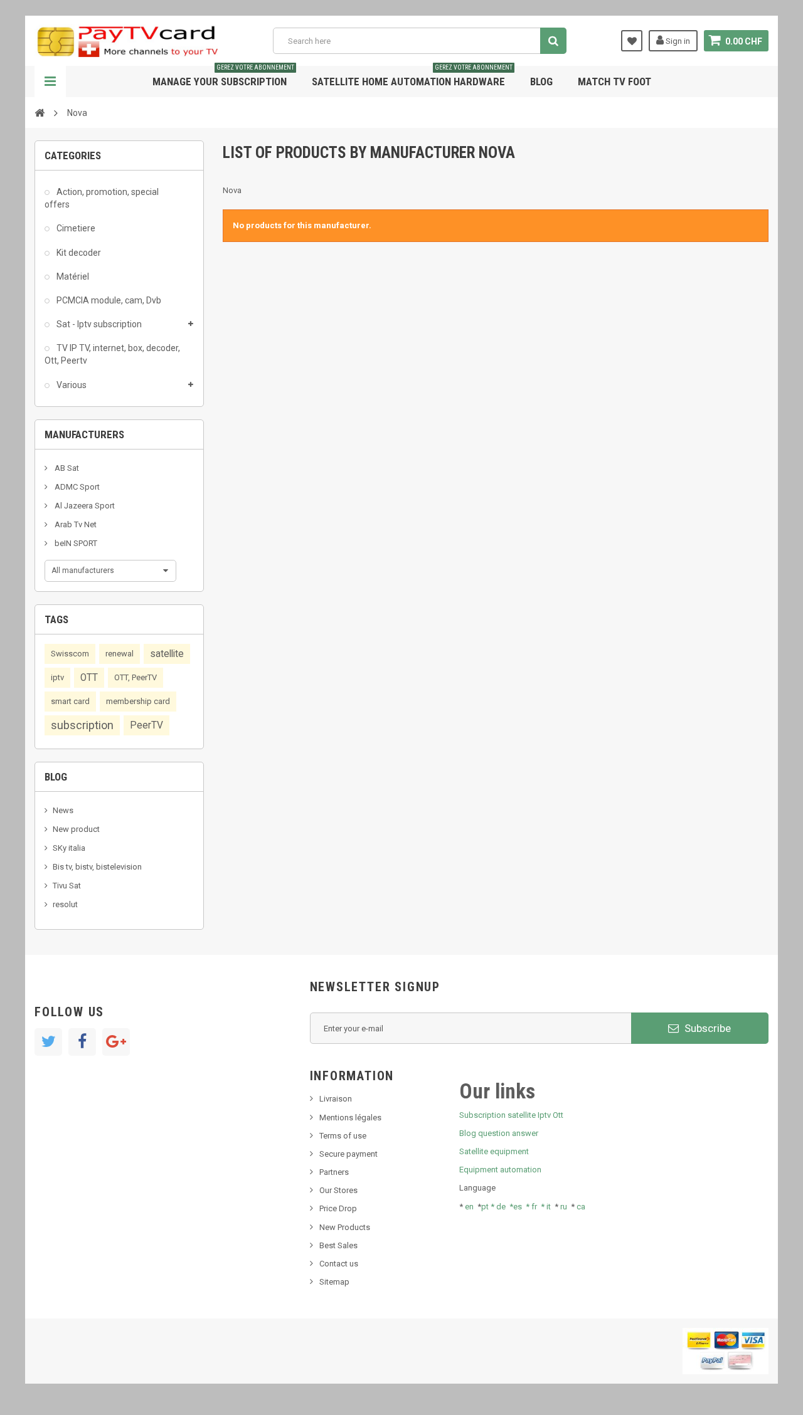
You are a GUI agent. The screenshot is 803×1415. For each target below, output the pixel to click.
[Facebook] (82, 1042)
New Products (344, 1227)
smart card (70, 701)
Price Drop (338, 1208)
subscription (82, 725)
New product (76, 829)
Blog (541, 81)
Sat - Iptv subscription (98, 324)
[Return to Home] (40, 112)
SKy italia (69, 848)
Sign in (677, 41)
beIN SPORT (75, 543)
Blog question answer (498, 1133)
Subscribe (706, 1028)
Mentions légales (350, 1117)
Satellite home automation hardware (412, 77)
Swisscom (70, 653)
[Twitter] (48, 1042)
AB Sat (66, 468)
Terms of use (342, 1135)
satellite (167, 654)
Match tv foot (614, 81)
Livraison (335, 1098)
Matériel (72, 276)
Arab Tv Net (75, 524)
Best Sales (338, 1245)
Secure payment (348, 1154)
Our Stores (338, 1190)
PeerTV (146, 725)
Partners (334, 1172)
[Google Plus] (116, 1042)
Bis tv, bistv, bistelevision (97, 866)
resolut (65, 904)
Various (71, 385)
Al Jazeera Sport (84, 505)
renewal (119, 653)
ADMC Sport (76, 487)
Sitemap (334, 1281)
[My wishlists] (631, 40)
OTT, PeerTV (135, 677)
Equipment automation (500, 1169)
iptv (57, 677)
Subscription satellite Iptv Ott (511, 1115)
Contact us (338, 1263)
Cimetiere (75, 228)
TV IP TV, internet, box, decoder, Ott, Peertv (112, 354)
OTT (89, 677)
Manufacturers (84, 434)
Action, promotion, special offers (102, 198)
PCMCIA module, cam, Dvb (108, 300)
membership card (138, 701)
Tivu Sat (67, 885)
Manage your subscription (223, 77)
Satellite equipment (494, 1151)
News (63, 810)
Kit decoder (78, 253)
